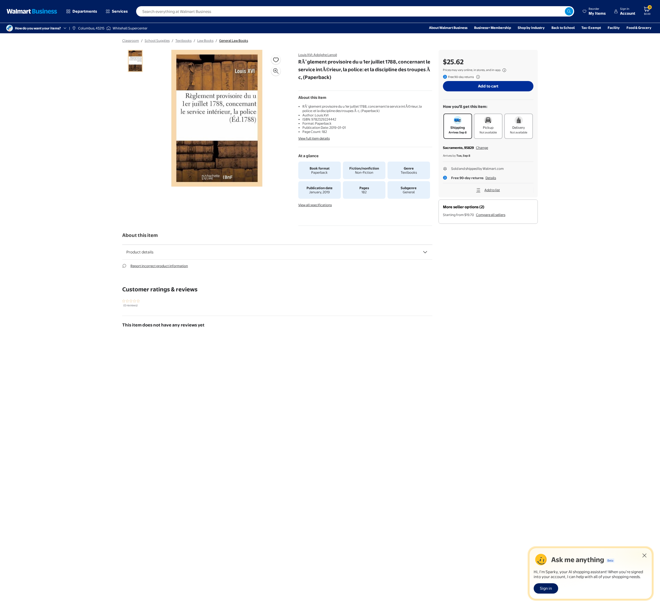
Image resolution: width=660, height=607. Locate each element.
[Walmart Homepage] (32, 11)
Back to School (563, 28)
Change (482, 148)
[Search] (569, 11)
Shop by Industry (531, 28)
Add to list (492, 190)
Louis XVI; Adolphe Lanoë (317, 55)
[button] (594, 11)
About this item (140, 235)
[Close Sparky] (644, 555)
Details (490, 178)
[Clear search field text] (561, 11)
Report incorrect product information (159, 266)
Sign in (546, 588)
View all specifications (315, 205)
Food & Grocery (638, 28)
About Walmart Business (448, 28)
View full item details (314, 138)
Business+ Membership (492, 28)
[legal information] (504, 70)
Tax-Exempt (591, 28)
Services (120, 11)
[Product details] (425, 252)
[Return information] (477, 77)
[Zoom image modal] (275, 71)
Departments (84, 11)
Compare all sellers (490, 215)
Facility (614, 28)
